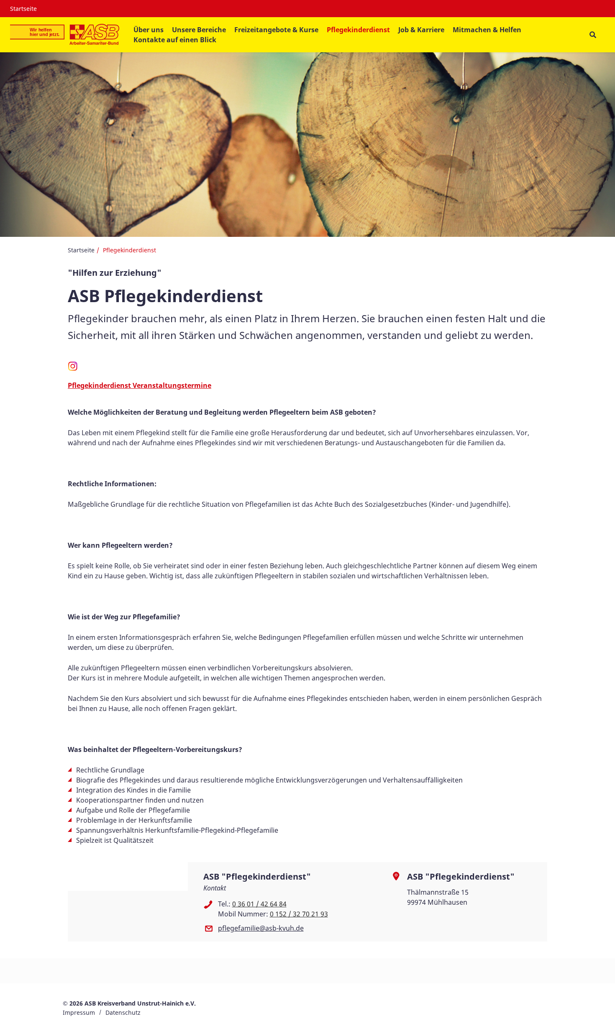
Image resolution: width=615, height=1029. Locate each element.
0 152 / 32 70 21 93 (299, 914)
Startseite (23, 9)
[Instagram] (73, 369)
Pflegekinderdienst (358, 29)
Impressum (79, 1012)
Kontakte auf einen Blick (174, 39)
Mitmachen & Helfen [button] (487, 29)
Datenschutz (123, 1012)
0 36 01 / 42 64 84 (259, 903)
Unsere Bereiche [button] (199, 29)
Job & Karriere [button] (421, 29)
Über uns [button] (148, 29)
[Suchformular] (593, 35)
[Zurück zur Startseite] (64, 35)
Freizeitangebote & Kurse (276, 29)
